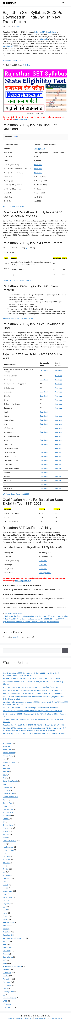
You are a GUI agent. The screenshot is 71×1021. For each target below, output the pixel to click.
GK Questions (8, 825)
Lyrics (5, 894)
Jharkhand (7, 875)
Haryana (6, 834)
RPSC (5, 944)
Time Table (7, 985)
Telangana (7, 982)
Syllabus (8, 613)
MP (4, 907)
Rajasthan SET (8, 46)
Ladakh (5, 885)
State (5, 963)
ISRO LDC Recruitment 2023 (13, 207)
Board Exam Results (10, 781)
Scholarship (7, 951)
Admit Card (7, 750)
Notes (5, 913)
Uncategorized (8, 992)
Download (44, 424)
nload (45, 420)
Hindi (5, 844)
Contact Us (58, 1018)
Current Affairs (8, 794)
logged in (16, 637)
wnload (59, 388)
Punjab (5, 926)
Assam (5, 765)
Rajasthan (6, 932)
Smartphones (8, 957)
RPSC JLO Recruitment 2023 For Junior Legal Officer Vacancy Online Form (30, 708)
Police (5, 919)
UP (4, 995)
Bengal (5, 775)
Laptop (5, 888)
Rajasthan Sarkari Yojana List (13, 938)
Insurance (6, 856)
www (35, 149)
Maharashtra (7, 897)
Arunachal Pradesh (10, 762)
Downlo (57, 376)
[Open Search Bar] (63, 3)
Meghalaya (7, 904)
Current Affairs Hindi (10, 797)
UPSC (5, 1001)
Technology (7, 979)
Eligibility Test (8, 806)
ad (61, 380)
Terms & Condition (40, 1018)
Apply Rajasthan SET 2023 (13, 60)
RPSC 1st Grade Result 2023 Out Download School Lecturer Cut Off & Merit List (32, 693)
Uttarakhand (7, 1007)
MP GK (5, 910)
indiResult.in (43, 39)
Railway (6, 929)
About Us (12, 1018)
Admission (7, 746)
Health (5, 838)
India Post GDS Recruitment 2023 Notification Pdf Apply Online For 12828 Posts (32, 711)
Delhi (4, 800)
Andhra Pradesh (9, 753)
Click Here (26, 65)
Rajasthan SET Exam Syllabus (45, 32)
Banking (6, 772)
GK (4, 822)
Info (4, 853)
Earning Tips (7, 803)
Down (42, 371)
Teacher (6, 976)
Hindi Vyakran (8, 847)
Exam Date (7, 816)
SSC (4, 960)
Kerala (5, 882)
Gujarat (5, 831)
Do (41, 420)
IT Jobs (5, 869)
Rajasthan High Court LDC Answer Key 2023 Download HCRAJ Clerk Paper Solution (36, 616)
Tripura (5, 988)
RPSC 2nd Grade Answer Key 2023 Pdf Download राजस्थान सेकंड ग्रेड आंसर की (30, 687)
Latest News (17, 613)
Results (5, 941)
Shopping (6, 954)
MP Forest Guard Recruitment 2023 (16, 494)
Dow (56, 404)
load (60, 404)
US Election (7, 1004)
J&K (4, 872)
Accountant (7, 743)
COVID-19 (6, 790)
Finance (6, 819)
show (15, 136)
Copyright (51, 1018)
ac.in (49, 573)
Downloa (43, 380)
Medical (6, 900)
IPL (4, 866)
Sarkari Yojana (8, 948)
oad (46, 371)
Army (5, 759)
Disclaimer (19, 1018)
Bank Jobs (7, 768)
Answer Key (7, 756)
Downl (57, 408)
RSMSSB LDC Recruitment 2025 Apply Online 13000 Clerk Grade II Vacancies (31, 678)
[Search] (65, 650)
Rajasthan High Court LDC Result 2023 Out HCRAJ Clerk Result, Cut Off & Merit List (34, 725)
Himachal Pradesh (9, 841)
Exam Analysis (8, 812)
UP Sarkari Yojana (9, 998)
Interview (6, 863)
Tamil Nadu (7, 973)
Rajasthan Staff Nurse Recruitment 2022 (18, 318)
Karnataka (6, 878)
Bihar (5, 778)
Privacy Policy (28, 1018)
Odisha (5, 916)
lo (59, 380)
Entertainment (8, 809)
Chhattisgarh (7, 787)
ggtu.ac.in (41, 149)
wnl (58, 468)
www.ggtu (43, 573)
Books (5, 784)
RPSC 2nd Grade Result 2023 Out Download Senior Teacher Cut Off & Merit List (32, 690)
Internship (6, 860)
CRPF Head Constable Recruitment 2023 (18, 280)
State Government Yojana (12, 966)
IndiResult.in (9, 2)
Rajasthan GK (8, 935)
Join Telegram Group (23, 119)
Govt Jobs (6, 828)
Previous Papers (9, 922)
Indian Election (8, 850)
